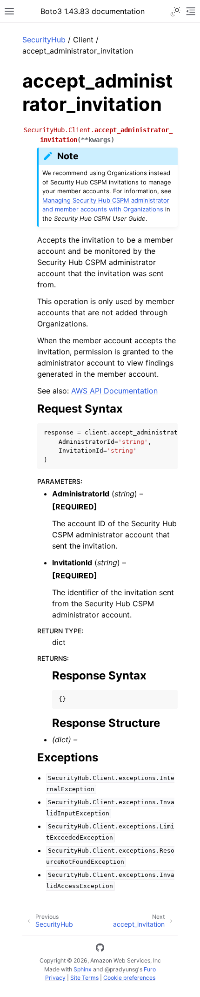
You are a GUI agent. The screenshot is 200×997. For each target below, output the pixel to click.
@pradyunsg (121, 969)
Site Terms (84, 977)
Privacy (55, 977)
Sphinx (82, 969)
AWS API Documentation (114, 390)
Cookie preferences (129, 977)
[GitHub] (100, 949)
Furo (150, 969)
